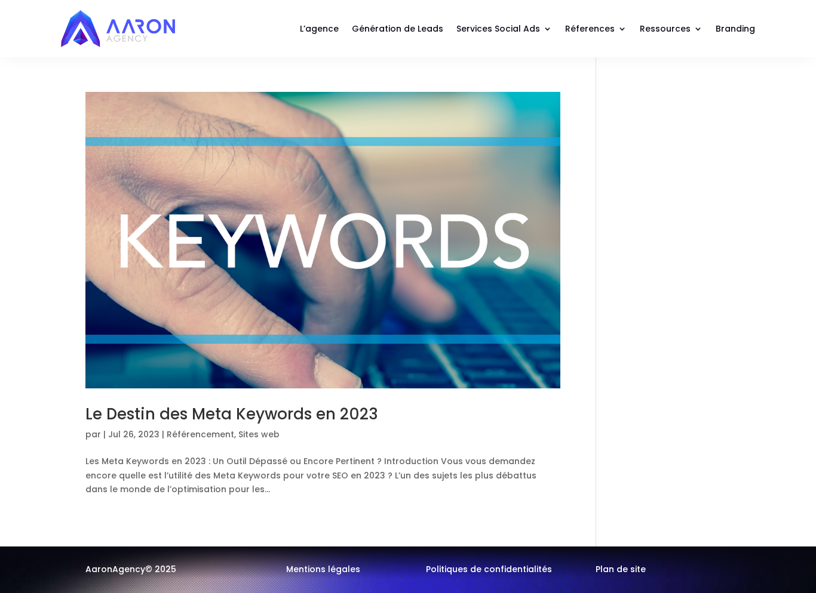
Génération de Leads (397, 29)
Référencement (200, 434)
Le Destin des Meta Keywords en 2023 (231, 414)
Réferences (590, 29)
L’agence (319, 29)
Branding (735, 29)
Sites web (259, 434)
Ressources (665, 29)
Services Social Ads (498, 29)
